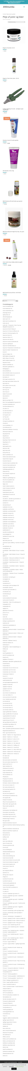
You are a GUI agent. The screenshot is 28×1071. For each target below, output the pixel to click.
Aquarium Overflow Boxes (9, 345)
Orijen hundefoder (7, 770)
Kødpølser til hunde (7, 659)
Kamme (4, 614)
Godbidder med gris (7, 513)
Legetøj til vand (6, 688)
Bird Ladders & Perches (8, 385)
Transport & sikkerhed (8, 1001)
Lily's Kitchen (6, 690)
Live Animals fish (6, 705)
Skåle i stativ (5, 853)
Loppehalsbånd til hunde (8, 716)
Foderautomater (6, 490)
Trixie (4, 1015)
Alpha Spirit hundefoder (8, 321)
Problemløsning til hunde (8, 816)
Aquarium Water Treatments (9, 350)
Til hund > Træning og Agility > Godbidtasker (13, 976)
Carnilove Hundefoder (8, 404)
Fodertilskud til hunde (8, 494)
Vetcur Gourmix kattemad (8, 1030)
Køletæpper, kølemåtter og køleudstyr (11, 661)
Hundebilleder (6, 546)
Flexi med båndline (7, 482)
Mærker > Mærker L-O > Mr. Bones (10, 743)
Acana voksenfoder (7, 310)
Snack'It (4, 868)
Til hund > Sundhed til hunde (9, 951)
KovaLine (5, 657)
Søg (17, 300)
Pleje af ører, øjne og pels (8, 804)
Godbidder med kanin (8, 517)
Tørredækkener (6, 997)
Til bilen (4, 889)
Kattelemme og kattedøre (8, 625)
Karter (4, 616)
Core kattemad (6, 427)
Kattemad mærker (7, 642)
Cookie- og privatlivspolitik (10, 1062)
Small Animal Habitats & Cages (10, 862)
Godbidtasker (6, 530)
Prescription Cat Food (8, 812)
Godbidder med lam (7, 519)
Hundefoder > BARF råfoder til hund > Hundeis (13, 550)
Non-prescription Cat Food (9, 760)
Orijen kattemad (6, 772)
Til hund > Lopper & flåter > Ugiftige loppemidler (14, 943)
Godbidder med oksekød (8, 521)
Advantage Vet (6, 312)
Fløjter (4, 484)
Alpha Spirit (5, 319)
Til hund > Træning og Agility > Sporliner (12, 978)
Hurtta (4, 596)
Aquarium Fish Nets (7, 339)
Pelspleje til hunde (7, 778)
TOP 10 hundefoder (7, 992)
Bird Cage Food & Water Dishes (10, 381)
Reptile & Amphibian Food (9, 822)
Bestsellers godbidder (8, 366)
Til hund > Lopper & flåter (8, 941)
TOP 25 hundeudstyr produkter (10, 994)
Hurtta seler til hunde (8, 600)
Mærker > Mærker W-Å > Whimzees (11, 751)
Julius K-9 (5, 612)
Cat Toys (5, 417)
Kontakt (20, 1062)
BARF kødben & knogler (8, 356)
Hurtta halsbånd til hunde (9, 598)
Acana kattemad (6, 308)
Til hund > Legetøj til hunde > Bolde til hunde (13, 920)
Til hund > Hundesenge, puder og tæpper (12, 910)
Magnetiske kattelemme (8, 730)
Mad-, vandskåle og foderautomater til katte (13, 728)
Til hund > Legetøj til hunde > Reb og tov (12, 922)
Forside (4, 14)
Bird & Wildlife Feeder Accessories (10, 373)
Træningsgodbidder (7, 1011)
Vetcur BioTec (6, 1028)
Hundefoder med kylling (8, 577)
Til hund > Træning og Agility (9, 974)
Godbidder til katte (7, 528)
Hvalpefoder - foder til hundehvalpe (11, 602)
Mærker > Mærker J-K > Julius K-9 (10, 739)
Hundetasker (6, 591)
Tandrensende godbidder (8, 883)
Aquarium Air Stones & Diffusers (10, 331)
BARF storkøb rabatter (8, 360)
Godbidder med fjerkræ (8, 511)
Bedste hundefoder (7, 364)
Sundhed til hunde (7, 879)
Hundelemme (6, 583)
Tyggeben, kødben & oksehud (9, 1018)
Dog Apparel (5, 433)
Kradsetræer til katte (7, 674)
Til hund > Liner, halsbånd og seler (11, 924)
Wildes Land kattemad (8, 1041)
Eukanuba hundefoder (8, 467)
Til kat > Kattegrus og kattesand (10, 980)
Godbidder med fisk (7, 509)
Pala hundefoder (6, 774)
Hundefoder (5, 548)
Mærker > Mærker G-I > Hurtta (10, 737)
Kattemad (5, 627)
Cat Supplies (5, 415)
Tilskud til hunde (6, 990)
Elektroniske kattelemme (8, 456)
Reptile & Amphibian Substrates (10, 828)
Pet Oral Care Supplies (8, 793)
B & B (4, 352)
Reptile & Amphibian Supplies (9, 830)
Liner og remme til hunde (8, 697)
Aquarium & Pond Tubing (8, 329)
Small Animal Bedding (8, 855)
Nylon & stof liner (7, 764)
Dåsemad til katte (7, 431)
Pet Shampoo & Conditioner (9, 795)
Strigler (4, 876)
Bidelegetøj (5, 368)
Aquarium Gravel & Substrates (10, 341)
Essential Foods (6, 461)
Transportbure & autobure (9, 1005)
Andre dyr (5, 323)
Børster (4, 398)
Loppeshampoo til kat (8, 720)
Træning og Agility (7, 1009)
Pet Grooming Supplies (8, 789)
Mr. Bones (5, 755)
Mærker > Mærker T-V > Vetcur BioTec (11, 749)
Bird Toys (5, 389)
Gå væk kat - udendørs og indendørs (11, 498)
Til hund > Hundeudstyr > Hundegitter (11, 916)
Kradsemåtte (6, 665)
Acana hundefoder (7, 306)
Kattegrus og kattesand (8, 621)
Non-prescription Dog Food (9, 762)
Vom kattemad (6, 1034)
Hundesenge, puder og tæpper (10, 585)
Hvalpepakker (6, 606)
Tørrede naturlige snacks (8, 999)
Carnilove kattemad (7, 406)
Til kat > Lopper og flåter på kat (10, 982)
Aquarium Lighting (7, 343)
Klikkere (4, 649)
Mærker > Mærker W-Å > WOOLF (10, 753)
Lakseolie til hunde (7, 678)
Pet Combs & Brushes (8, 787)
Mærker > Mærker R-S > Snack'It (10, 747)
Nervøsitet (5, 757)
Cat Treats (5, 419)
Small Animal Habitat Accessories (10, 860)
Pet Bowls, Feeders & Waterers (10, 783)
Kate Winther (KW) (7, 619)
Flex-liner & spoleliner (8, 479)
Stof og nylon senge (7, 874)
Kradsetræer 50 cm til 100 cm (9, 667)
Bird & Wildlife (6, 370)
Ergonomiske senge (7, 458)
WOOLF (4, 1047)
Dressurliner (5, 452)
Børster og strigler (7, 400)
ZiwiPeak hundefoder (7, 1051)
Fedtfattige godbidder (8, 469)
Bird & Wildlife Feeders (8, 375)
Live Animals (5, 701)
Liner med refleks (7, 695)
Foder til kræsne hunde (8, 488)
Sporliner (5, 872)
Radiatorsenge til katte (8, 818)
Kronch (4, 676)
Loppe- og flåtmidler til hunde (9, 713)
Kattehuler (5, 623)
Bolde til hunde (6, 394)
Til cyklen (5, 891)
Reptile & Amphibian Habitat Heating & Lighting (14, 824)
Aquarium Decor (6, 335)
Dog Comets (5, 437)
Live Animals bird (7, 703)
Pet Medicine (6, 791)
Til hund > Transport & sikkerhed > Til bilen (13, 968)
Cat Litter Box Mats (7, 410)
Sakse (4, 839)
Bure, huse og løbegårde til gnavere (11, 402)
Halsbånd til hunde (7, 536)
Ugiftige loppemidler (7, 1020)
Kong (4, 651)
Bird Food (5, 383)
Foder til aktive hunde (8, 486)
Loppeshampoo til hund (8, 718)
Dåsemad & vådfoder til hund (9, 429)
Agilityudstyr (5, 314)
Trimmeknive (6, 1013)
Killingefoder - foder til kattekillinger (11, 646)
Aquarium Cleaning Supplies (9, 333)
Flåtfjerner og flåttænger (8, 477)
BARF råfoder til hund (8, 358)
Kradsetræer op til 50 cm (8, 669)
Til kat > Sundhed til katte (8, 984)
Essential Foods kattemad (8, 465)
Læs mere (11, 1066)
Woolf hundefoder (7, 1049)
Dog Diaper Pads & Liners (8, 440)
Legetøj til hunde (6, 684)
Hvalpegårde (6, 604)
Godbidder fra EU (7, 507)
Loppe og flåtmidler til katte (9, 711)
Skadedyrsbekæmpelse (8, 851)
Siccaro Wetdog (6, 849)
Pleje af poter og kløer (8, 806)
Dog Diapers (5, 442)
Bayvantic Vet (6, 362)
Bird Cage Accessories (8, 379)
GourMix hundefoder (7, 532)
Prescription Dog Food (8, 814)
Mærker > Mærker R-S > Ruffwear (10, 745)
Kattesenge (5, 644)
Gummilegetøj (6, 534)
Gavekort (5, 502)
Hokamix (5, 538)
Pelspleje (5, 776)
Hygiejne (5, 608)
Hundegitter (5, 579)
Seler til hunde (6, 843)
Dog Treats (5, 450)
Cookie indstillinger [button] (19, 1066)
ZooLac (4, 1055)
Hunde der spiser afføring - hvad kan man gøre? (14, 542)
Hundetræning (6, 593)
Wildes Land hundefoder (8, 1039)
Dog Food (5, 444)
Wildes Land (5, 1036)
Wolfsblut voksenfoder (8, 1045)
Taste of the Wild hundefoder (9, 887)
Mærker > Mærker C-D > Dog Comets (11, 734)
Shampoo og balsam (7, 845)
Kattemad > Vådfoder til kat (9, 640)
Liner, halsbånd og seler (8, 699)
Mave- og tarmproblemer (8, 732)
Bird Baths (5, 377)
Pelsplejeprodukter (7, 781)
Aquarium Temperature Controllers (11, 347)
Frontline (5, 496)
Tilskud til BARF (6, 988)
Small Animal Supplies (8, 864)
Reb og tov (5, 820)
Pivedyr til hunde (7, 799)
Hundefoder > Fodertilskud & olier (10, 560)
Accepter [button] (14, 1068)
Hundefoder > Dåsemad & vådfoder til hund (13, 558)
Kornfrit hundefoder (7, 655)
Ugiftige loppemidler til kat (9, 1022)
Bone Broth (5, 396)
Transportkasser (6, 1007)
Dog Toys (5, 448)
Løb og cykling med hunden (9, 722)
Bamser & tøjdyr (6, 354)
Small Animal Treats (7, 866)
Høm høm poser (6, 540)
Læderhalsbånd (6, 680)
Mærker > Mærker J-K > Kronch (10, 741)
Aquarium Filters (6, 337)
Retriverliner (5, 834)
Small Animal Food (7, 858)
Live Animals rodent (7, 709)
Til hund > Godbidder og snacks (10, 893)
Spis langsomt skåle (7, 870)
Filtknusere (5, 471)
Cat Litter (5, 408)
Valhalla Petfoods (7, 1024)
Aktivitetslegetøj (6, 316)
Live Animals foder (7, 707)
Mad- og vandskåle (7, 726)
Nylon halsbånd (6, 766)
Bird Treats (5, 391)
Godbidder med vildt (7, 523)
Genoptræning (6, 505)
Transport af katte (7, 1003)
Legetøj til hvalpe (7, 686)
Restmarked (5, 832)
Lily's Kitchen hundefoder (8, 693)
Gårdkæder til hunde (7, 500)
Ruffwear (5, 837)
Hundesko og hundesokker (9, 589)
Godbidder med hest (7, 515)
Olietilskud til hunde (7, 768)
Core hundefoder (7, 425)
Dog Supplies (6, 446)
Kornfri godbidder (7, 653)
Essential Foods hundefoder (9, 463)
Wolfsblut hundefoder (8, 1043)
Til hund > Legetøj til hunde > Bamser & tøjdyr (13, 918)
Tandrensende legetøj (8, 885)
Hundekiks (5, 581)
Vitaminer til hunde (7, 1032)
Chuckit (4, 423)
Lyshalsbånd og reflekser (8, 724)
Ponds (4, 808)
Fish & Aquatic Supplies (8, 473)
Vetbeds (4, 1026)
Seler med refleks (7, 841)
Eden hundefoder (7, 454)
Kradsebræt (5, 663)
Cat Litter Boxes (6, 412)
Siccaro (4, 847)
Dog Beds (5, 435)
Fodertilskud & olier (7, 492)
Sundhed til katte (7, 881)
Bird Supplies (6, 387)
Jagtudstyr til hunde (7, 610)
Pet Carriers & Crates (7, 785)
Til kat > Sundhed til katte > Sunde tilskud (12, 986)
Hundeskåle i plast (7, 587)
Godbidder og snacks (7, 526)
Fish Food (5, 475)
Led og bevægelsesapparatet (9, 682)
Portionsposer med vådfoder (9, 810)
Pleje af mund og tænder (8, 802)
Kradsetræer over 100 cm (8, 672)
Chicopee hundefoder (8, 421)
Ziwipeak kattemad (7, 1053)
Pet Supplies (5, 797)
